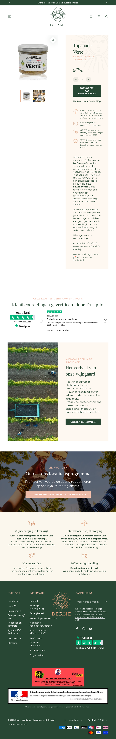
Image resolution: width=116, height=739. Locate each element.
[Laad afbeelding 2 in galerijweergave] (39, 96)
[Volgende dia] (105, 2)
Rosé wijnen (36, 638)
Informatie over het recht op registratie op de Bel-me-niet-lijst (90, 617)
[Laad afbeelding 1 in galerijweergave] (26, 96)
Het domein (14, 601)
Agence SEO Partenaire (14, 632)
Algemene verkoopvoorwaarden (41, 624)
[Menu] (9, 16)
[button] (91, 16)
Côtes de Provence (35, 644)
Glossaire (12, 643)
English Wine (37, 655)
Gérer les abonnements (18, 724)
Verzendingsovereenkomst (44, 618)
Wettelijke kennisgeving (37, 607)
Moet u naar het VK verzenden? (38, 632)
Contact (34, 601)
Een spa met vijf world (16, 617)
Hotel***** (12, 606)
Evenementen (15, 638)
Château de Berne (23, 720)
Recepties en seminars (15, 624)
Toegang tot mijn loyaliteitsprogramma (58, 494)
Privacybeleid (37, 613)
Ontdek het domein (83, 422)
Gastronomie (14, 611)
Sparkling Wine (37, 650)
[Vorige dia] (10, 2)
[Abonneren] (106, 601)
